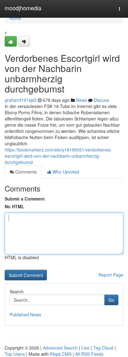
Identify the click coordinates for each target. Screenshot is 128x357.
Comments (25, 172)
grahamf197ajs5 (21, 100)
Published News (25, 314)
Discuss (101, 100)
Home (15, 18)
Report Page (110, 275)
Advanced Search (60, 348)
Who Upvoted (65, 172)
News (81, 100)
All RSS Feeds (89, 354)
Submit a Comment (25, 199)
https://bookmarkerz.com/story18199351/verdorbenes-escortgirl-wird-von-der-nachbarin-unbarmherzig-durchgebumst (58, 156)
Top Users (15, 354)
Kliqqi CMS (60, 354)
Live (85, 348)
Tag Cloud (103, 348)
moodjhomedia (23, 8)
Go (111, 300)
